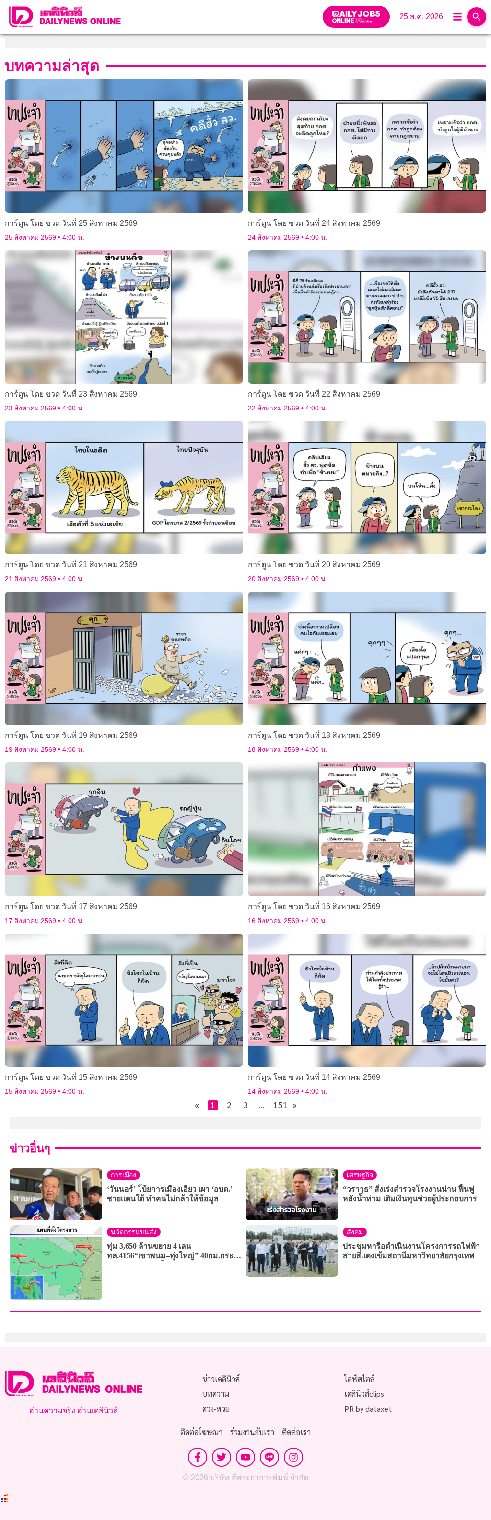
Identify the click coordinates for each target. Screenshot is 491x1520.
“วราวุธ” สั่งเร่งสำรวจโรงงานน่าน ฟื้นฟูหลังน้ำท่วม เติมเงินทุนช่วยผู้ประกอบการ (410, 1194)
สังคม (355, 1232)
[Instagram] (293, 1457)
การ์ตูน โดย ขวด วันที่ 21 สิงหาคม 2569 (71, 565)
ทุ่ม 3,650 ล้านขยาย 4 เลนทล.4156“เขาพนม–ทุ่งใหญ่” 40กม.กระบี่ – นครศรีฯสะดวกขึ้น (175, 1251)
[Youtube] (245, 1457)
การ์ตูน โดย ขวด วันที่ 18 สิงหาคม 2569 (314, 735)
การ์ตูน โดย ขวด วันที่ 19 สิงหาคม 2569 (71, 735)
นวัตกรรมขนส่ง (134, 1232)
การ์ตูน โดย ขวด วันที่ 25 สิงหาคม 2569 (71, 223)
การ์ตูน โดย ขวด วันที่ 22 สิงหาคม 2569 (314, 394)
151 (278, 1105)
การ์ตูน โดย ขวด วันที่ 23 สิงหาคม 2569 (71, 394)
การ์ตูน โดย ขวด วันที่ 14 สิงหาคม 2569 (314, 1077)
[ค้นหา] (476, 16)
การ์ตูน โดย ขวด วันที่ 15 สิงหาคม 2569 (71, 1077)
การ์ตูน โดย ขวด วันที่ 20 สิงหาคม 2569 (314, 565)
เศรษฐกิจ (360, 1175)
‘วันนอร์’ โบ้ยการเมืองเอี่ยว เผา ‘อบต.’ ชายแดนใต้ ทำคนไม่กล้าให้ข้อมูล (170, 1194)
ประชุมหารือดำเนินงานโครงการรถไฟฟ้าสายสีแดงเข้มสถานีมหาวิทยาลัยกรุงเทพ (411, 1251)
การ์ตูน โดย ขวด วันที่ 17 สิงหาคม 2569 (71, 906)
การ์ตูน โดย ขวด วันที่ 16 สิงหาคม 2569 (314, 906)
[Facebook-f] (197, 1457)
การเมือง (123, 1175)
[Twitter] (221, 1457)
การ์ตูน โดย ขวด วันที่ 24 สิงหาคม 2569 (314, 223)
